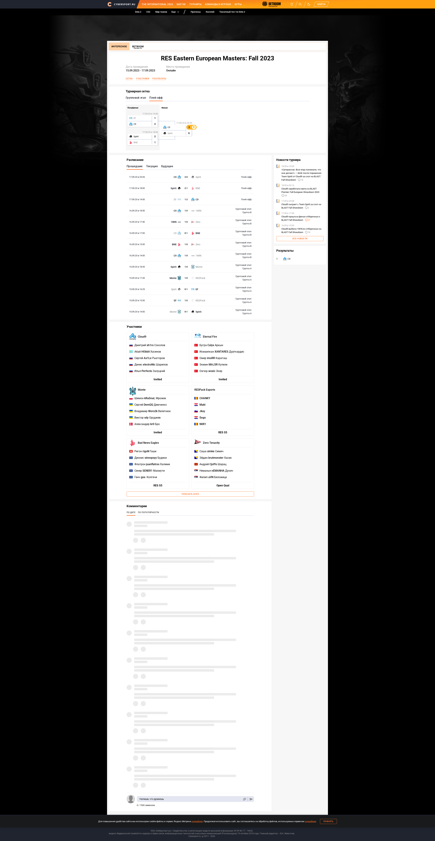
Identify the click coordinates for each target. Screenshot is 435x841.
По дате (131, 512)
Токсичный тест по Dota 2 (232, 12)
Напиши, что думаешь (152, 799)
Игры (238, 4)
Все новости (299, 238)
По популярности (148, 512)
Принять (328, 821)
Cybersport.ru (194, 836)
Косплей (210, 12)
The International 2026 (157, 4)
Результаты (159, 78)
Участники (142, 78)
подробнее (197, 821)
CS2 (148, 12)
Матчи (181, 4)
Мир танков (161, 12)
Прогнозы (196, 12)
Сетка (129, 78)
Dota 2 (138, 12)
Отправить (251, 799)
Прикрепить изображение (244, 799)
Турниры (195, 4)
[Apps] (292, 4)
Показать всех (190, 494)
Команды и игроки (218, 4)
